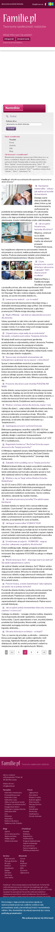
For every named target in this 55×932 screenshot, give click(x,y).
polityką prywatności (12, 913)
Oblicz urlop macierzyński (15, 802)
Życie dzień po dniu (12, 834)
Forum (11, 142)
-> (44, 652)
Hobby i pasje (10, 838)
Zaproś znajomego (30, 843)
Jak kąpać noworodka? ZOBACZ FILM (23, 523)
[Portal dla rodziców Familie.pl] (19, 23)
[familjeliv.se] (50, 4)
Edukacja (8, 816)
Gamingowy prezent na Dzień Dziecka (24, 426)
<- (12, 652)
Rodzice (32, 807)
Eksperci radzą (35, 797)
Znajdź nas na (38, 4)
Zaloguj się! (9, 39)
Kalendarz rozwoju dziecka (15, 809)
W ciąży (8, 863)
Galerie (23, 866)
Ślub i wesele (34, 802)
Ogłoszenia (33, 793)
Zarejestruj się (23, 39)
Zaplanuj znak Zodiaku (13, 823)
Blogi (11, 151)
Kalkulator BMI (10, 811)
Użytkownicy (34, 814)
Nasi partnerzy (29, 846)
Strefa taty (33, 811)
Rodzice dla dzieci (12, 821)
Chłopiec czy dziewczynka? (15, 804)
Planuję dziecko (35, 804)
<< (6, 652)
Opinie (7, 831)
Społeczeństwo (10, 836)
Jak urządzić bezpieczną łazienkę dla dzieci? (43, 226)
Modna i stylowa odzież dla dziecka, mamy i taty (28, 405)
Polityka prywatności (31, 850)
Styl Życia (8, 875)
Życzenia (23, 870)
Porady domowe (35, 816)
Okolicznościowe (11, 841)
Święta (7, 870)
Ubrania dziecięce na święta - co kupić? (24, 631)
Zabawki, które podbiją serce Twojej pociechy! (28, 462)
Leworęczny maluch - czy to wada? (22, 299)
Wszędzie (12, 139)
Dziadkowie (33, 809)
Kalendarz (9, 819)
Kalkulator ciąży (11, 800)
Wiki (11, 148)
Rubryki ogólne (35, 800)
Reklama (26, 834)
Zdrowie (8, 873)
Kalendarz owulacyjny (13, 793)
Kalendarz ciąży (11, 797)
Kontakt (26, 831)
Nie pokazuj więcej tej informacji (37, 918)
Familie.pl (5, 179)
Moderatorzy (28, 838)
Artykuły (12, 145)
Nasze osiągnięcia (30, 848)
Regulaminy (27, 836)
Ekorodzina (33, 795)
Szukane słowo (11, 121)
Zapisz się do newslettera (12, 42)
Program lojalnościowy (31, 841)
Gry (6, 814)
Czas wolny (9, 877)
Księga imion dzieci (12, 807)
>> (49, 652)
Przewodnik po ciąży (12, 795)
